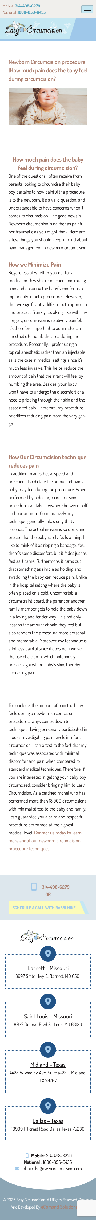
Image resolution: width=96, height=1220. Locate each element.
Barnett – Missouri (48, 967)
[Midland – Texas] (48, 1050)
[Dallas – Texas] (48, 1106)
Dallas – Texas (48, 1120)
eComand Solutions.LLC (63, 1207)
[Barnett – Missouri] (48, 954)
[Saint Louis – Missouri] (48, 1001)
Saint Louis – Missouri (48, 1016)
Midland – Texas (48, 1064)
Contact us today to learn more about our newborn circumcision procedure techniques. (45, 840)
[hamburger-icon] (87, 9)
